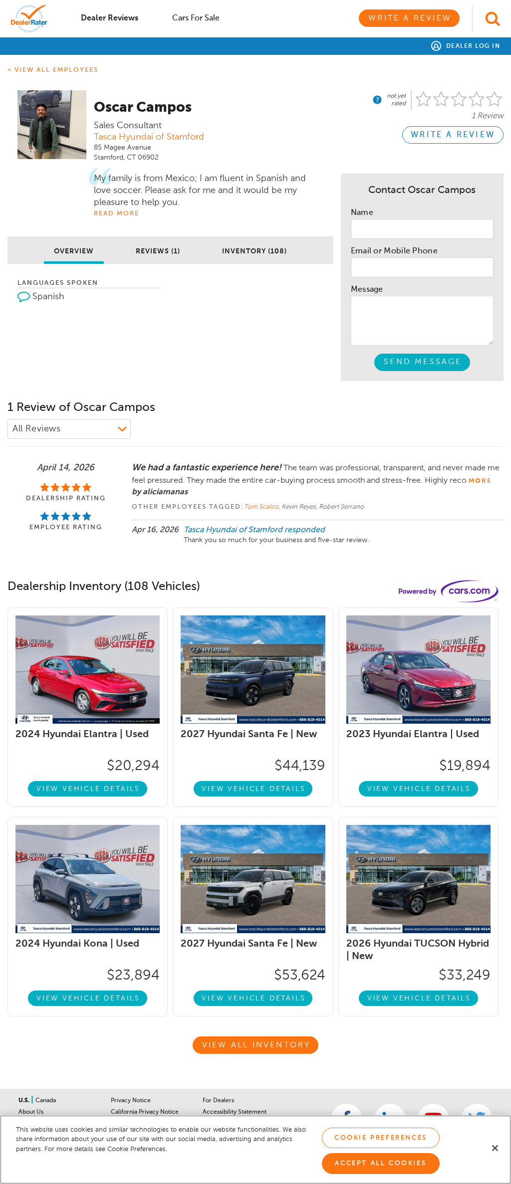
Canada (45, 1101)
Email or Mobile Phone (394, 251)
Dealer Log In (472, 46)
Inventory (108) (254, 251)
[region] (255, 1149)
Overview (74, 251)
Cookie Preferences (380, 1138)
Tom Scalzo (261, 507)
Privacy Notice (131, 1101)
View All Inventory (256, 1045)
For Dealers (218, 1101)
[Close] (495, 1148)
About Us (30, 1112)
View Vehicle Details (88, 789)
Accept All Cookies (380, 1163)
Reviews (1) (158, 251)
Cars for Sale (196, 18)
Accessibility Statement (234, 1112)
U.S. (24, 1101)
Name (362, 213)
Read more (116, 213)
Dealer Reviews (109, 18)
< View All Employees (52, 70)
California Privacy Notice (145, 1112)
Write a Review (410, 18)
